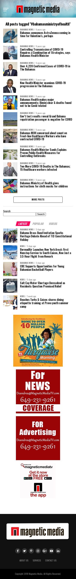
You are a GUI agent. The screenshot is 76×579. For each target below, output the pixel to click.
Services (37, 560)
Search (6, 211)
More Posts (38, 199)
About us (23, 560)
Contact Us (51, 560)
